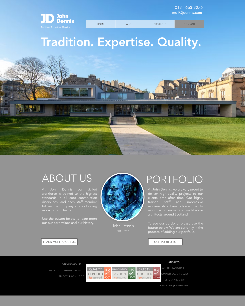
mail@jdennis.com (178, 285)
